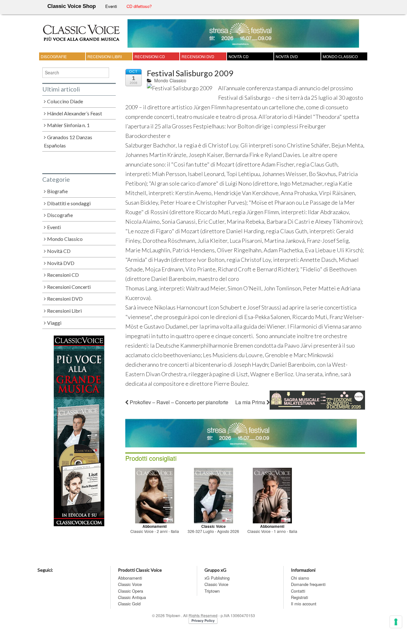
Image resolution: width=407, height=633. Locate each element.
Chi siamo (300, 578)
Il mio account (303, 604)
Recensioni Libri (104, 56)
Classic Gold (129, 604)
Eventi (111, 6)
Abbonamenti (130, 578)
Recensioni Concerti (69, 287)
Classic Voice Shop (71, 6)
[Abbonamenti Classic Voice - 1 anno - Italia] (272, 495)
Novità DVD (287, 56)
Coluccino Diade (65, 101)
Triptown (212, 591)
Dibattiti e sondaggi (69, 203)
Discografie (54, 56)
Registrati (299, 597)
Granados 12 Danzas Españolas (68, 141)
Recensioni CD (150, 56)
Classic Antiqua (132, 597)
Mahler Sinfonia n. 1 (68, 125)
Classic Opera (130, 591)
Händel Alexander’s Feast (74, 113)
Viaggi (54, 323)
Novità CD (239, 56)
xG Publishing (217, 578)
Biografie (57, 191)
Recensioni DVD (198, 56)
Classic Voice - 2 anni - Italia (154, 531)
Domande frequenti (308, 584)
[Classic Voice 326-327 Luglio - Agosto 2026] (213, 495)
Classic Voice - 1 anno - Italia (272, 531)
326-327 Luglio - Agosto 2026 (213, 531)
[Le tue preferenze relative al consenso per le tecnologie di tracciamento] (396, 622)
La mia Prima (250, 402)
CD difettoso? (139, 6)
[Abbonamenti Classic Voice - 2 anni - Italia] (155, 495)
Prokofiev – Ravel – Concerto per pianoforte (178, 402)
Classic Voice (130, 584)
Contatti (298, 591)
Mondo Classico (340, 56)
